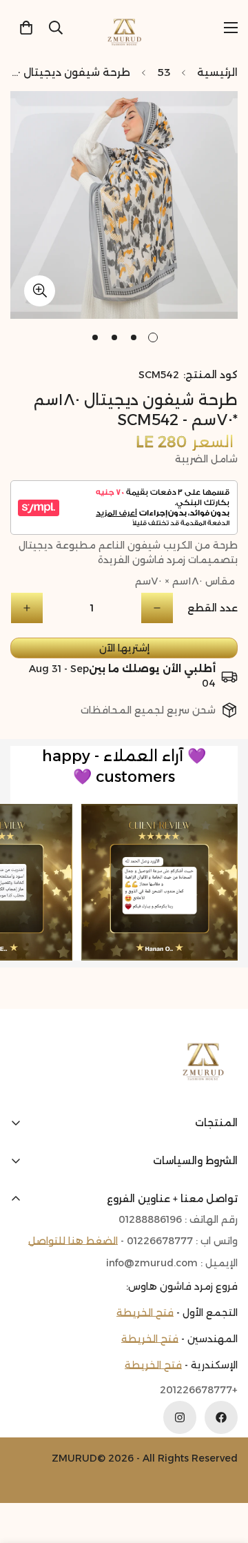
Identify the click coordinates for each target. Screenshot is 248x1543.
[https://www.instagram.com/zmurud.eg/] (179, 1417)
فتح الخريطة (145, 1312)
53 (163, 72)
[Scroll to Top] (25, 1470)
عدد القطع (212, 608)
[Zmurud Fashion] (124, 27)
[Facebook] (221, 1417)
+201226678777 (199, 1390)
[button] (26, 27)
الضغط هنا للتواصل (73, 1241)
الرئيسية (217, 72)
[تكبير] (39, 290)
